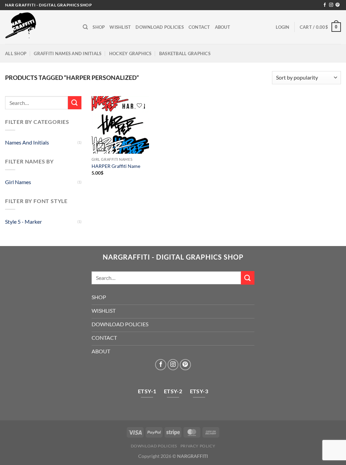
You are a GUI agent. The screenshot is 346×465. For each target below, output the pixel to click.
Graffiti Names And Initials (67, 53)
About (222, 27)
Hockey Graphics (130, 53)
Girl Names (18, 182)
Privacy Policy (198, 445)
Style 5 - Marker (23, 221)
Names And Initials (27, 142)
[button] (282, 27)
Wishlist (120, 27)
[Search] (85, 27)
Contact (199, 27)
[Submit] (74, 102)
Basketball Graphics (185, 53)
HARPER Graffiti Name (116, 166)
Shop (99, 27)
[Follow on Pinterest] (338, 5)
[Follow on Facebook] (325, 5)
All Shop (15, 53)
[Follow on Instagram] (331, 5)
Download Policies (159, 27)
